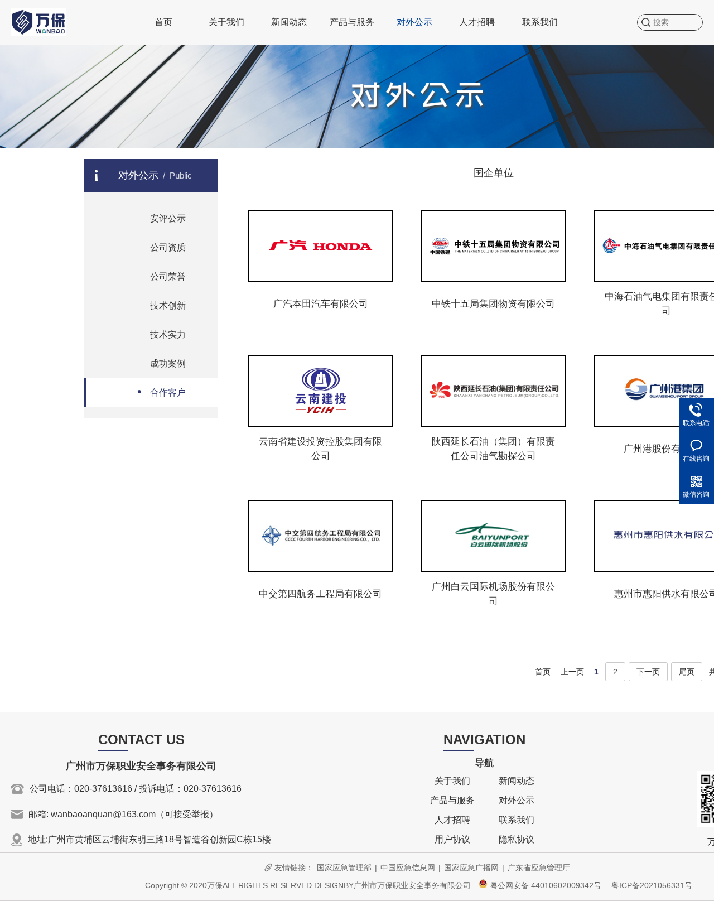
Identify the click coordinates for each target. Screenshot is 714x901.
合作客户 (161, 391)
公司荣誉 (161, 275)
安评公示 (161, 217)
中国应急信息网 (407, 867)
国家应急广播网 (471, 867)
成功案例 (161, 362)
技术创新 (161, 304)
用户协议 (452, 839)
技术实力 (161, 333)
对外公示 (414, 22)
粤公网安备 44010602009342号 (544, 885)
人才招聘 (477, 22)
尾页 (686, 671)
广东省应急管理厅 (539, 867)
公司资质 (161, 246)
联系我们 (540, 22)
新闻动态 (289, 22)
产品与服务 (352, 22)
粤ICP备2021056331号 (651, 885)
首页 (163, 22)
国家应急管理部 (344, 867)
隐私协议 (516, 839)
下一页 (648, 671)
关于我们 (226, 22)
